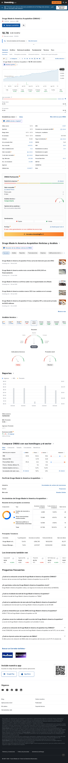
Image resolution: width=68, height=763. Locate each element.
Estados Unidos (61, 492)
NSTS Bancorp (51, 558)
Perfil (10, 54)
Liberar (27, 471)
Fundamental (36, 50)
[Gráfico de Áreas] (6, 59)
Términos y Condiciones (8, 751)
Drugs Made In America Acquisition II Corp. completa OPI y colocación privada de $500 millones (29, 302)
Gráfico (12, 50)
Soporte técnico (40, 706)
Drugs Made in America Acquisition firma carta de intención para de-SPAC (28, 261)
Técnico (46, 50)
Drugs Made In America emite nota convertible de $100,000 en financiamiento (24, 271)
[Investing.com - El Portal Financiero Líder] (10, 2)
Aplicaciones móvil (6, 702)
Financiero (62, 489)
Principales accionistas (20, 54)
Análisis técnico (9, 317)
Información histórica (33, 54)
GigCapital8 (7, 558)
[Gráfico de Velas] (4, 59)
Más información (32, 41)
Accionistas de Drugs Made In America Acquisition (24, 498)
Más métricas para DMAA (58, 117)
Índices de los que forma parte (49, 54)
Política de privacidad (23, 751)
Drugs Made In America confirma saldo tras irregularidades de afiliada (26, 282)
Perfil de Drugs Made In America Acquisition (21, 478)
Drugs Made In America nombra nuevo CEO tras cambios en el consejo (26, 291)
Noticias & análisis (23, 50)
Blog (2, 699)
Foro (52, 50)
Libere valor (61, 99)
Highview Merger (22, 558)
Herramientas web (6, 710)
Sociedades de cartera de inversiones (54, 485)
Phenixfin (35, 558)
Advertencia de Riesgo (38, 751)
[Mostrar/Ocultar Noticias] (44, 59)
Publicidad (38, 702)
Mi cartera (4, 706)
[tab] (11, 323)
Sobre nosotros (40, 699)
